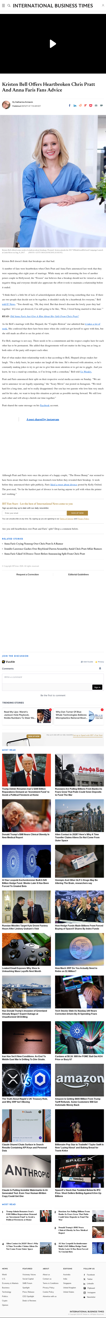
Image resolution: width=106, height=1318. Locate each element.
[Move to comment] (101, 105)
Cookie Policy (48, 1292)
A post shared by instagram (42, 419)
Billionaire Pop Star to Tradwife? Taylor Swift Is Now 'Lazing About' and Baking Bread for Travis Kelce (79, 1147)
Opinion (5, 1305)
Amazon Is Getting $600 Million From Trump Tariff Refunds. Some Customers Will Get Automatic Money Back (77, 1102)
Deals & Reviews (29, 1301)
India (65, 1279)
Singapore (67, 1283)
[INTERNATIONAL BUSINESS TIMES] (53, 6)
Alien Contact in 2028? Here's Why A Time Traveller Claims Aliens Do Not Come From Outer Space (77, 837)
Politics (5, 1296)
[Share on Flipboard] (85, 105)
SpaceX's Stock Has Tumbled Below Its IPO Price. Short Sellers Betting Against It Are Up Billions (78, 1193)
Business (6, 1288)
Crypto (4, 1301)
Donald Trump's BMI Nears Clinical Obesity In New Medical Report (73, 1230)
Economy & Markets (10, 1283)
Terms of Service (66, 519)
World (4, 1275)
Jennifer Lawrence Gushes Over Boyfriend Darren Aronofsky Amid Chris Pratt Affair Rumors (53, 549)
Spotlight (26, 1288)
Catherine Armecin (24, 102)
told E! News (8, 304)
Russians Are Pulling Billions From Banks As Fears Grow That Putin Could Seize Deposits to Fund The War (78, 792)
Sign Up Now (33, 736)
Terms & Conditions (51, 1283)
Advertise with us (50, 1296)
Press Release (28, 1292)
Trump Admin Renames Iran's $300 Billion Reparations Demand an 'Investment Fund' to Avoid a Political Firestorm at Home (25, 792)
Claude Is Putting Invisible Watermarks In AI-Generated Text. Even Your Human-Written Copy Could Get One (25, 1193)
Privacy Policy (83, 519)
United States (68, 1292)
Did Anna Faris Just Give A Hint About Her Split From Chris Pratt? (44, 316)
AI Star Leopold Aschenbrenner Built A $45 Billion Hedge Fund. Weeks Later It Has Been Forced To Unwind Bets (25, 883)
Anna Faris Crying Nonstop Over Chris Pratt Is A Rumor (33, 544)
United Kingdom (69, 1288)
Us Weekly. (86, 371)
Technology (6, 1292)
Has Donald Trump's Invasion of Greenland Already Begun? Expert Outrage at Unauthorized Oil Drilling (24, 1014)
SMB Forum (27, 1283)
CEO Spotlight (28, 1296)
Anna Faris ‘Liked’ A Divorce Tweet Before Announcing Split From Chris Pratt (44, 554)
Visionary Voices (29, 1275)
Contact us (47, 1279)
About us (46, 1275)
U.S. (4, 1279)
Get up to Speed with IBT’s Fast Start (88, 735)
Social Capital (28, 1279)
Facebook (45, 405)
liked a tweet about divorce (63, 484)
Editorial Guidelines (78, 574)
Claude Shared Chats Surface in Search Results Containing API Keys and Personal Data (24, 1147)
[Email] (96, 105)
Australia (66, 1275)
